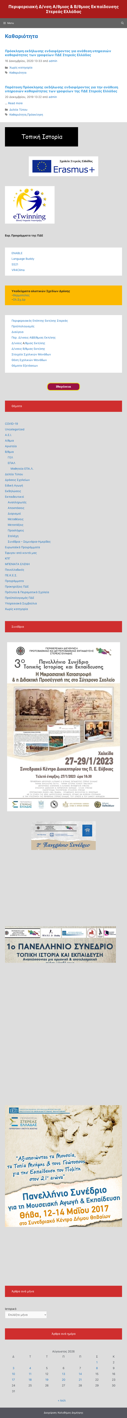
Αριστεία (11, 446)
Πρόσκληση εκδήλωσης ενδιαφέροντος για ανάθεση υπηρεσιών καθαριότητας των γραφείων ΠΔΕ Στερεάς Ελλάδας (58, 53)
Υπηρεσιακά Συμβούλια (21, 603)
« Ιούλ (62, 1400)
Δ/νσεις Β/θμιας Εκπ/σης (28, 348)
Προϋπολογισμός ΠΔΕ (19, 597)
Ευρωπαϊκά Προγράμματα (22, 547)
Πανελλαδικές (14, 569)
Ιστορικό (10, 1308)
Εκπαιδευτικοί (14, 496)
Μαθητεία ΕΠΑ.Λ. (22, 468)
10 (13, 1374)
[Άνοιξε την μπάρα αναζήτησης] (122, 23)
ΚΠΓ (7, 558)
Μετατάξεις (15, 524)
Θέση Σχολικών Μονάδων (29, 360)
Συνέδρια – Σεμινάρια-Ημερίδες (29, 541)
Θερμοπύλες (21, 295)
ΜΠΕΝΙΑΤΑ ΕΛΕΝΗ (17, 564)
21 (80, 1379)
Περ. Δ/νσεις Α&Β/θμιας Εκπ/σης (34, 337)
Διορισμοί (14, 513)
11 (30, 1374)
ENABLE (17, 253)
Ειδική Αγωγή (14, 485)
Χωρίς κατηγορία (20, 67)
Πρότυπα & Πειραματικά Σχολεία (27, 592)
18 (30, 1379)
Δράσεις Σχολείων (17, 480)
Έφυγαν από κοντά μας (21, 553)
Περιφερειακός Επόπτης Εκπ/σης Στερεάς (40, 320)
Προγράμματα (14, 581)
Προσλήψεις (16, 530)
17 (13, 1379)
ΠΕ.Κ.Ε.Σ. (11, 575)
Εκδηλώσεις (13, 491)
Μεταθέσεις (15, 519)
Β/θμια (9, 451)
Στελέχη (13, 536)
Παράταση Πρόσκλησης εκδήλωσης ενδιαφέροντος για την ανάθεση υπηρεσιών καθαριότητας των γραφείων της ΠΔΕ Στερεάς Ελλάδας (61, 89)
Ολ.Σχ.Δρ (19, 299)
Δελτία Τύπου (18, 109)
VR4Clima (18, 270)
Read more (15, 103)
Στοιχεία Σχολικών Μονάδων (31, 354)
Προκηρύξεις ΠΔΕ (17, 586)
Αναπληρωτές (17, 502)
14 (80, 1374)
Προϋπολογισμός (23, 326)
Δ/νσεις (17, 343)
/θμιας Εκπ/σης (35, 343)
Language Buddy (23, 258)
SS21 (15, 264)
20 (63, 1379)
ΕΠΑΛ (11, 463)
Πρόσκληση (35, 114)
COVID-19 (11, 423)
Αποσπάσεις (16, 508)
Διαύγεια (17, 332)
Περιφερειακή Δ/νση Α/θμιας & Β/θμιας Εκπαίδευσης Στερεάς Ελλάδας (63, 9)
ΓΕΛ (10, 457)
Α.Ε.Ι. (8, 435)
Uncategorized (14, 429)
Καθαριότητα (17, 72)
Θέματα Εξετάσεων (25, 365)
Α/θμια (9, 440)
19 (46, 1379)
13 (63, 1374)
